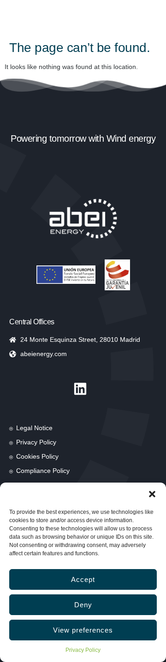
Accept (83, 579)
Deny (83, 605)
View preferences (83, 630)
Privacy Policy (83, 650)
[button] (152, 494)
